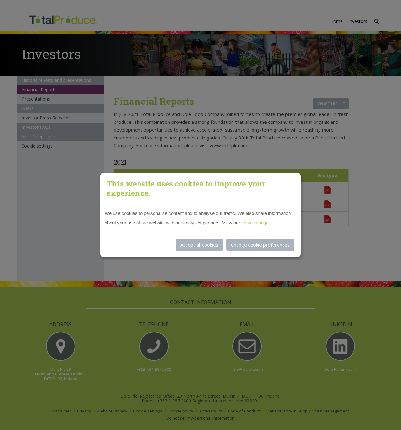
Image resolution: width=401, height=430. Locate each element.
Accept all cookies (199, 245)
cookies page (254, 222)
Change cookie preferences (260, 245)
